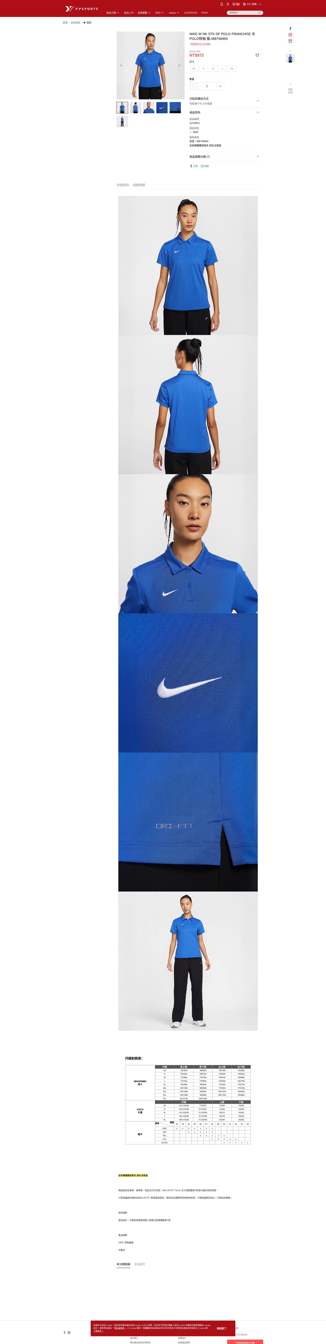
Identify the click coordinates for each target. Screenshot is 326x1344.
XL (232, 68)
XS (193, 68)
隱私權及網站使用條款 (140, 1342)
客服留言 (182, 1338)
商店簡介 (134, 1338)
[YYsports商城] (82, 8)
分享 (195, 166)
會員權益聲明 (184, 1342)
